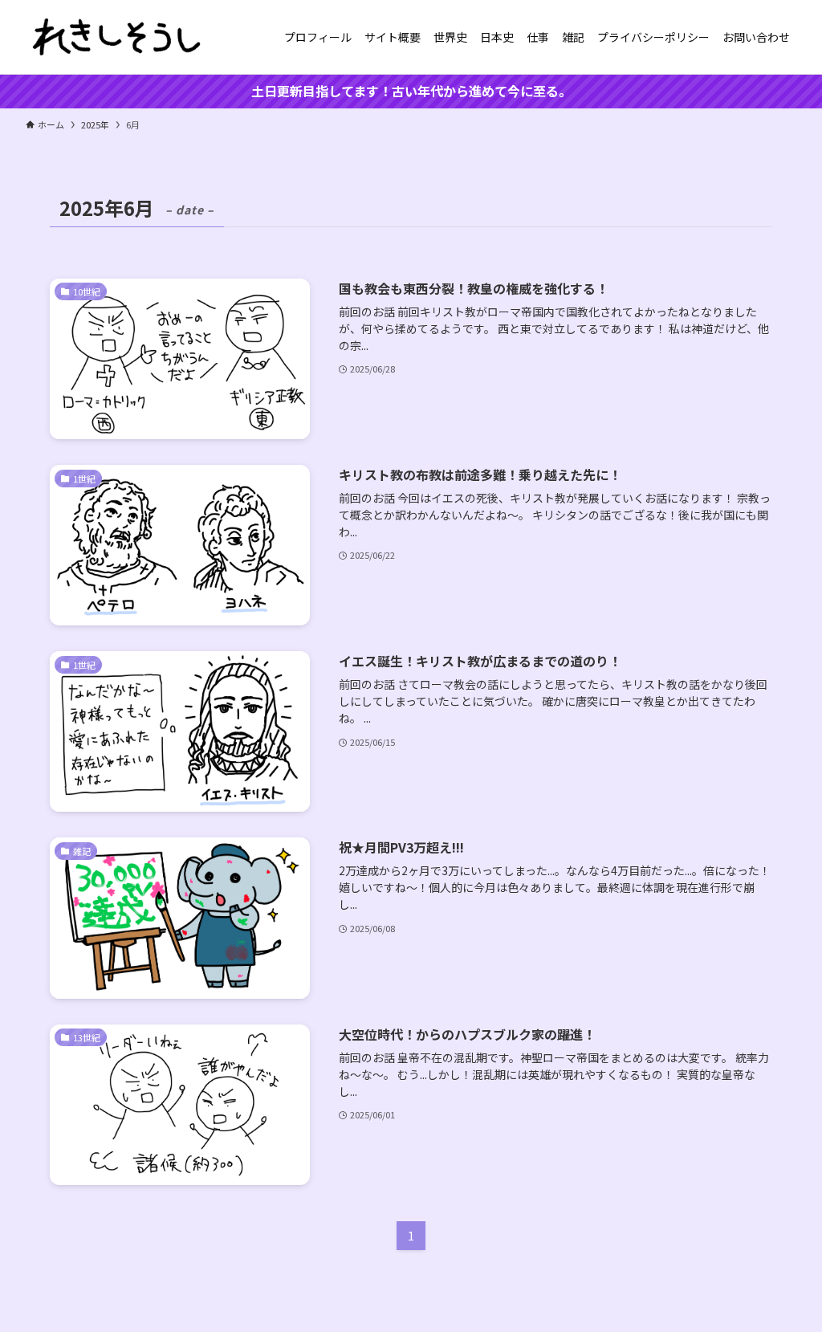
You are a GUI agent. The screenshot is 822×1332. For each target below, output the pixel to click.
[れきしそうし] (117, 37)
